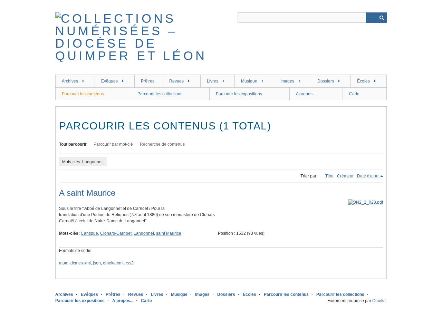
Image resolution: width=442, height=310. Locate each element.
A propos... (306, 93)
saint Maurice (168, 233)
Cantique (89, 233)
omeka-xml (113, 263)
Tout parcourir (73, 144)
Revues (176, 81)
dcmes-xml (80, 263)
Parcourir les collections (159, 93)
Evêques (109, 81)
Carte (354, 93)
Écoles (363, 81)
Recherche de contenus (162, 144)
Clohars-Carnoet (116, 233)
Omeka (379, 300)
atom (63, 263)
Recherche (381, 17)
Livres (212, 81)
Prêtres (147, 81)
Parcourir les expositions (239, 93)
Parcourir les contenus (83, 93)
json (97, 263)
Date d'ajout (368, 176)
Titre (329, 176)
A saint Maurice (87, 192)
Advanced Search (371, 17)
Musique (249, 81)
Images (287, 81)
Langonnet (144, 233)
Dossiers (325, 81)
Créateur (345, 176)
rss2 (130, 263)
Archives (70, 81)
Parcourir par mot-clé (113, 144)
